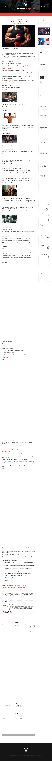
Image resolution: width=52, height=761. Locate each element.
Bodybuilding (20, 14)
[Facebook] (6, 612)
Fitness (26, 14)
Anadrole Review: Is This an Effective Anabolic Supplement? (30, 628)
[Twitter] (8, 612)
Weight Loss (32, 14)
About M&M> (39, 14)
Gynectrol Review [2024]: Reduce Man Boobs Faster (47, 207)
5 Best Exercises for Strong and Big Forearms (46, 77)
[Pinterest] (4, 612)
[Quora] (11, 612)
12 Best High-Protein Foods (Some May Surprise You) (48, 217)
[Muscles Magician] (26, 6)
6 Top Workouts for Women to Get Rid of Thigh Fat (19, 704)
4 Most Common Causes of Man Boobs (48, 257)
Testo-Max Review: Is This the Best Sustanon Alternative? (48, 238)
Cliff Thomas (16, 23)
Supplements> (12, 14)
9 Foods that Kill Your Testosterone (7, 704)
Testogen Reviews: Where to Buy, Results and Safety (48, 248)
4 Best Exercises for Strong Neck (48, 266)
